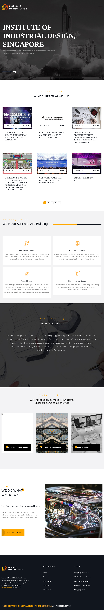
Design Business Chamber (81, 581)
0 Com (25, 125)
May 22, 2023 (44, 170)
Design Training (82, 447)
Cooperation (46, 585)
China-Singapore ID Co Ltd (82, 585)
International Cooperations (17, 447)
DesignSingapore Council (81, 572)
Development (47, 581)
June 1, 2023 (9, 125)
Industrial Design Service (51, 447)
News (44, 577)
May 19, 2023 (79, 170)
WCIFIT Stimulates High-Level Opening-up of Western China (51, 180)
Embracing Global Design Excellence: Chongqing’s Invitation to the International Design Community (86, 137)
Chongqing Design (79, 590)
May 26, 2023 (44, 125)
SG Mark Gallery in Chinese (82, 577)
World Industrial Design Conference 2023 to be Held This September (51, 135)
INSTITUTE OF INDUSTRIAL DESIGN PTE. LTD (23, 606)
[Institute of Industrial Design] (14, 7)
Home (45, 572)
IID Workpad (47, 590)
